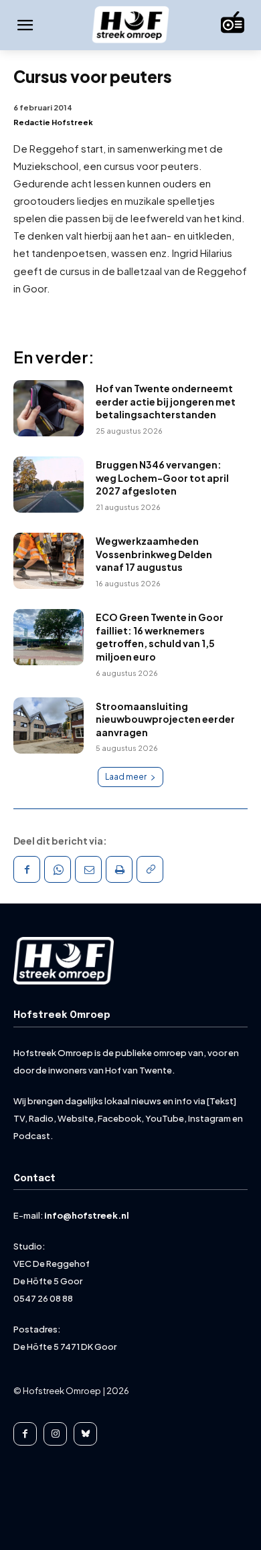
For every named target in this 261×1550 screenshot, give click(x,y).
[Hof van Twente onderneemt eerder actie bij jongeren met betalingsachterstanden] (48, 408)
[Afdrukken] (119, 869)
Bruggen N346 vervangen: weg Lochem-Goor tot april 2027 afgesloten (162, 477)
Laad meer (126, 777)
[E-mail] (88, 869)
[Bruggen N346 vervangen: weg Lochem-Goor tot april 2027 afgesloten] (48, 484)
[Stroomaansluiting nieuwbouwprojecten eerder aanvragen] (48, 725)
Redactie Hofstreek (53, 122)
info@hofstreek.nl (86, 1215)
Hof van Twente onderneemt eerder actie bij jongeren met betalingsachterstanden (166, 401)
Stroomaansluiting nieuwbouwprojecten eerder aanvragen (165, 719)
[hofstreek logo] (130, 26)
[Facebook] (26, 869)
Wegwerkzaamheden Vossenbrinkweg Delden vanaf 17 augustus (154, 554)
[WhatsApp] (57, 869)
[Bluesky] (85, 1434)
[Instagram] (55, 1434)
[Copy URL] (150, 869)
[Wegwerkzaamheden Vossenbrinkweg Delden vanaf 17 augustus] (48, 561)
